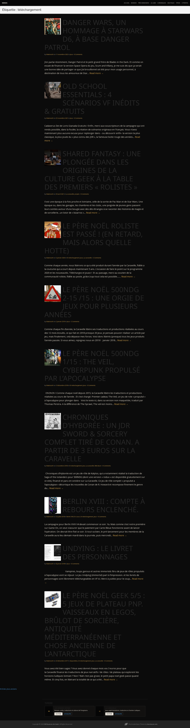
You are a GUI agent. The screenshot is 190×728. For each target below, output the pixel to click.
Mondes (134, 3)
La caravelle (70, 194)
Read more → (96, 73)
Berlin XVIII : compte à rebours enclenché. (104, 505)
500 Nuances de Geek (51, 724)
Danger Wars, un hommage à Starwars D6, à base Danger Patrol (93, 35)
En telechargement (73, 258)
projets (77, 194)
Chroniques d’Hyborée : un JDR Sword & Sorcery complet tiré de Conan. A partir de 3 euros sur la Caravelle (91, 438)
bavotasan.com (152, 724)
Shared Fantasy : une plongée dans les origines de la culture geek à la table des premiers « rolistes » (92, 170)
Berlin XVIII (70, 517)
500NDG (4, 3)
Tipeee (178, 3)
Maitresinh (50, 54)
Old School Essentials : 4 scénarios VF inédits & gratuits (92, 98)
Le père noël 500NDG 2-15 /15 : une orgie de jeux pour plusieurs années (94, 302)
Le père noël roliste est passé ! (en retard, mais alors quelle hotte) (93, 238)
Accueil (126, 3)
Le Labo (153, 3)
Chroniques (161, 3)
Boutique (171, 3)
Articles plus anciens (8, 689)
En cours (77, 517)
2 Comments (97, 258)
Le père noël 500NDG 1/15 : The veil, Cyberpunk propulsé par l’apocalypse (92, 366)
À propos (185, 3)
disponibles (74, 661)
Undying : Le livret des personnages (98, 552)
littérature (98, 466)
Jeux (71, 54)
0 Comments (78, 54)
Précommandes (143, 3)
